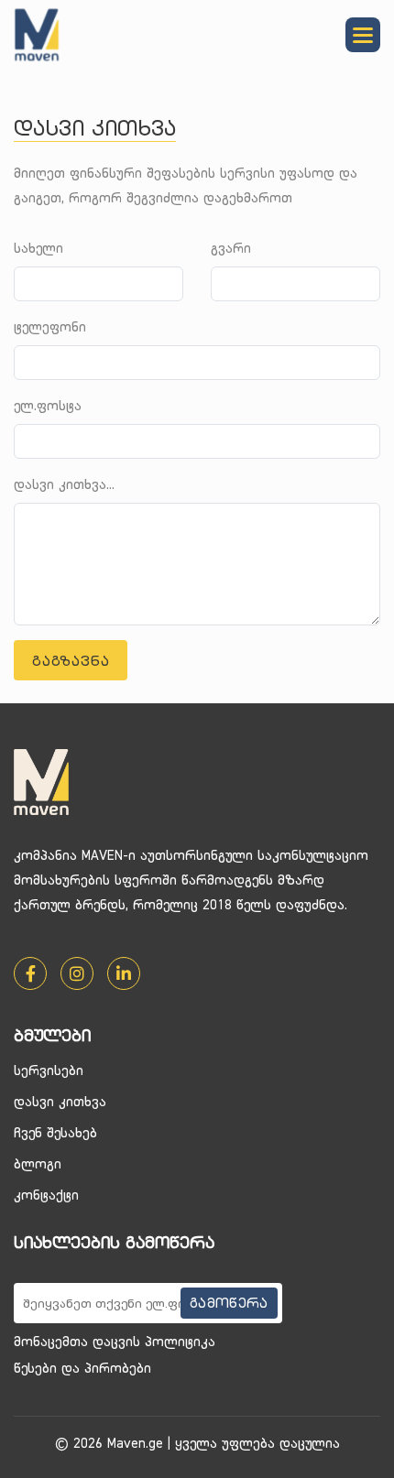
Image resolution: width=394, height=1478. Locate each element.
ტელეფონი (50, 326)
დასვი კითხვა (60, 1101)
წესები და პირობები (82, 1367)
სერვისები (48, 1070)
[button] (362, 34)
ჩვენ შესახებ (55, 1132)
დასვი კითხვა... (64, 484)
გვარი (231, 247)
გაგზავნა (70, 660)
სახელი (38, 247)
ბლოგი (37, 1163)
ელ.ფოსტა (48, 405)
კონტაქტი (46, 1194)
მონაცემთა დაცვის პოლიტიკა (114, 1341)
